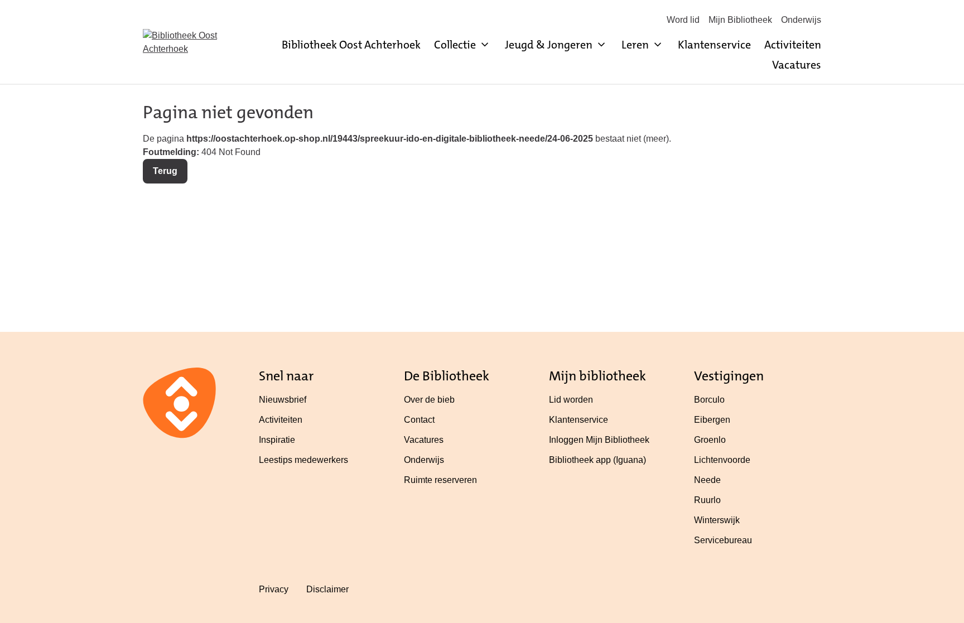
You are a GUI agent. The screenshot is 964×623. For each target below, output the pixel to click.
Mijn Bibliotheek (740, 20)
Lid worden (571, 399)
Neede (707, 480)
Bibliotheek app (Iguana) (597, 460)
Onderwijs (801, 20)
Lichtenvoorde (722, 460)
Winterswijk (717, 520)
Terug (165, 171)
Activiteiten (792, 44)
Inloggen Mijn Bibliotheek (599, 440)
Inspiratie (277, 440)
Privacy (273, 589)
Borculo (709, 399)
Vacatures (796, 64)
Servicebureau (723, 540)
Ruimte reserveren (440, 480)
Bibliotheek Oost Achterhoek (351, 44)
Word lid (683, 20)
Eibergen (712, 419)
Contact (419, 419)
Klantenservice (714, 44)
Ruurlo (707, 500)
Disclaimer (327, 589)
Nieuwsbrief (282, 399)
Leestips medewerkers (303, 460)
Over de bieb (429, 399)
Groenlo (710, 440)
